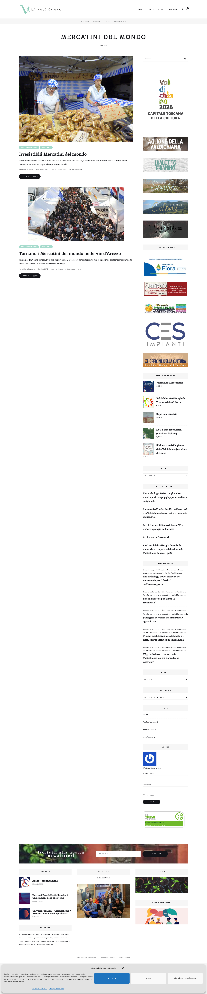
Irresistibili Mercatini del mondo (53, 154)
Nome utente (148, 773)
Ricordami (150, 795)
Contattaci (124, 957)
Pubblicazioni (120, 21)
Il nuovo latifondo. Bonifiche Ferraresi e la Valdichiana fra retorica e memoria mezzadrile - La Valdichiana (164, 593)
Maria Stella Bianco (26, 169)
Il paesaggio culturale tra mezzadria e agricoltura (165, 617)
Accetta (112, 978)
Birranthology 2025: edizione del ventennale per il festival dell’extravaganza (161, 580)
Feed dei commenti (150, 729)
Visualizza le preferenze (185, 978)
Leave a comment (75, 169)
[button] (122, 968)
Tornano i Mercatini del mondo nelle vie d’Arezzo (70, 253)
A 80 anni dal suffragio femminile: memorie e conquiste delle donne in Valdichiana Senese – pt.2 (163, 549)
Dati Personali (107, 957)
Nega (148, 978)
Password (147, 784)
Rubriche (97, 21)
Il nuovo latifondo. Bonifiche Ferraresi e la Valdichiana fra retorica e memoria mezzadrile (165, 513)
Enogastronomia (29, 147)
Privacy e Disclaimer (39, 988)
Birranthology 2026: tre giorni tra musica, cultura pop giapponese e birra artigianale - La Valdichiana (164, 571)
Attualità (85, 21)
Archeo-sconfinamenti (156, 537)
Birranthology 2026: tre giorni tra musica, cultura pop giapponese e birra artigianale (165, 497)
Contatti (173, 9)
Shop (151, 9)
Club (160, 9)
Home (141, 9)
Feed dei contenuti (150, 722)
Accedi (145, 714)
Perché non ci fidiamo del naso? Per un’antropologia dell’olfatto (163, 527)
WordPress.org (149, 737)
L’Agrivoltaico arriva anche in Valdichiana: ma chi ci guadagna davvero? (161, 658)
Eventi (107, 21)
